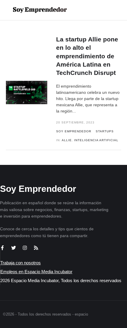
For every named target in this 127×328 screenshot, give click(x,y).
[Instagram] (24, 247)
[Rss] (36, 247)
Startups (105, 131)
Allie (67, 140)
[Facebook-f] (2, 247)
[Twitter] (13, 247)
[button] (104, 10)
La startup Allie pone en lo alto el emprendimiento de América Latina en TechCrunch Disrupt (87, 56)
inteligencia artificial (96, 140)
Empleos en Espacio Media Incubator (36, 271)
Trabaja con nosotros (20, 262)
